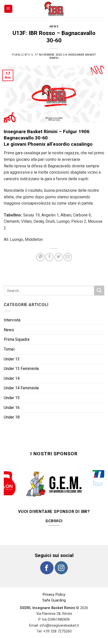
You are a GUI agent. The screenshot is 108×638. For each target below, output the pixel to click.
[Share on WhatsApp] (40, 257)
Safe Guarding (54, 600)
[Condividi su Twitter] (59, 257)
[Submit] (99, 290)
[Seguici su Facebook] (46, 567)
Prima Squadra (16, 339)
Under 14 (12, 378)
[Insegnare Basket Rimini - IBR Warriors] (54, 9)
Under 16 (12, 407)
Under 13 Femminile (21, 368)
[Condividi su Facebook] (49, 257)
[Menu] (8, 9)
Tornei (9, 349)
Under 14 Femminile (21, 388)
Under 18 (12, 417)
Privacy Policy (54, 594)
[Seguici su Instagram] (61, 567)
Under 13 (12, 359)
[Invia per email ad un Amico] (68, 257)
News (54, 26)
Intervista (12, 320)
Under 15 (12, 397)
